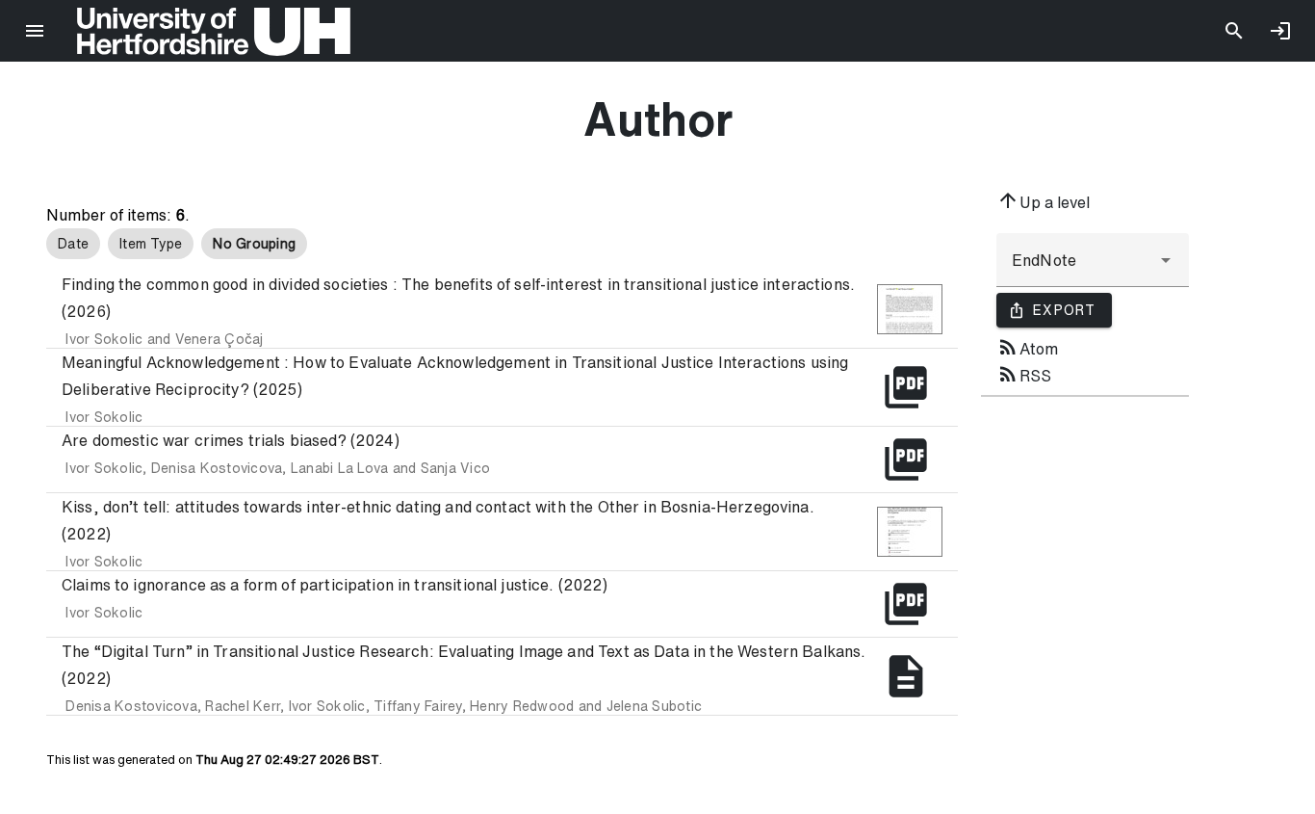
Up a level (1043, 200)
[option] (73, 243)
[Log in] (1280, 31)
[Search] (1234, 31)
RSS (1023, 373)
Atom (1027, 346)
